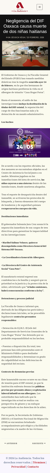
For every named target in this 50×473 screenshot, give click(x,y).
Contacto (33, 466)
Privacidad (18, 466)
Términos (39, 462)
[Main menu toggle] (39, 7)
